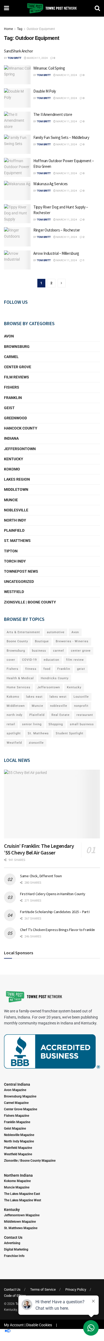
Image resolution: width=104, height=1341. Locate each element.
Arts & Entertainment (23, 632)
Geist (9, 408)
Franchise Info (14, 1256)
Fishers (11, 387)
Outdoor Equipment (41, 29)
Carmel (11, 357)
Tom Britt (14, 57)
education (51, 660)
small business (82, 724)
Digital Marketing (16, 1249)
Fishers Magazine (16, 1116)
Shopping (56, 724)
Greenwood (15, 418)
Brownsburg (17, 346)
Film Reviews (16, 377)
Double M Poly (44, 91)
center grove (81, 650)
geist (81, 669)
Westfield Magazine (18, 1154)
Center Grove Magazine (20, 1109)
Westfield (14, 592)
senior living (32, 724)
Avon (9, 336)
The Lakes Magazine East (22, 1194)
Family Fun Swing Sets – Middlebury (61, 137)
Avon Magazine (15, 1090)
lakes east (34, 696)
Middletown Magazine (20, 1222)
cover (11, 660)
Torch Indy (15, 561)
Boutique (42, 641)
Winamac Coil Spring (49, 68)
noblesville (58, 706)
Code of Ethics (15, 1296)
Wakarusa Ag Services (50, 183)
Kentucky (13, 459)
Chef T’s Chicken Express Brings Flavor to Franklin (57, 929)
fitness (31, 669)
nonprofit (81, 706)
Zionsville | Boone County (30, 602)
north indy (14, 715)
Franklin (13, 398)
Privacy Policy (75, 1289)
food (46, 669)
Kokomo (12, 469)
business (39, 650)
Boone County (17, 641)
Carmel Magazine (16, 1103)
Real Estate (60, 715)
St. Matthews (17, 540)
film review (75, 660)
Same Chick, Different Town (41, 875)
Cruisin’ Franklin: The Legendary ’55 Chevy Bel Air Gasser (39, 849)
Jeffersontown (20, 449)
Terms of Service (43, 1289)
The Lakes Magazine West (22, 1200)
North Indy (15, 520)
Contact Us (13, 1237)
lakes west (58, 696)
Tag (19, 29)
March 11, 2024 (37, 57)
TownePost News (21, 571)
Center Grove (17, 367)
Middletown (16, 489)
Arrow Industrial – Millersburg (56, 253)
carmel (58, 650)
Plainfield (14, 530)
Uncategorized (19, 581)
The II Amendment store (52, 114)
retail (11, 724)
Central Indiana (17, 1084)
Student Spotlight (69, 733)
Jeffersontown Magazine (21, 1215)
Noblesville (16, 510)
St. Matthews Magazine (20, 1228)
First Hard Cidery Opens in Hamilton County (52, 893)
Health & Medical (20, 678)
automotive (56, 632)
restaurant (85, 715)
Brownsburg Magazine (20, 1096)
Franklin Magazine (17, 1122)
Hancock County (20, 428)
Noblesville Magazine (19, 1135)
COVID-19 (29, 660)
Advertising (12, 1243)
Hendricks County (55, 678)
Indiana (11, 438)
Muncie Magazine (16, 1187)
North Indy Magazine (19, 1141)
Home (8, 29)
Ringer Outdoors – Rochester (56, 230)
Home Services (18, 687)
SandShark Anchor (18, 51)
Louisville (81, 696)
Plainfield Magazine (18, 1148)
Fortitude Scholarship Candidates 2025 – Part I (55, 911)
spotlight (14, 733)
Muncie (11, 500)
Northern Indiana (18, 1175)
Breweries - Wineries (72, 641)
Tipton (11, 551)
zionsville (36, 742)
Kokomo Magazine (17, 1181)
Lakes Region (17, 479)
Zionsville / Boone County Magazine (29, 1161)
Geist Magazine (15, 1128)
